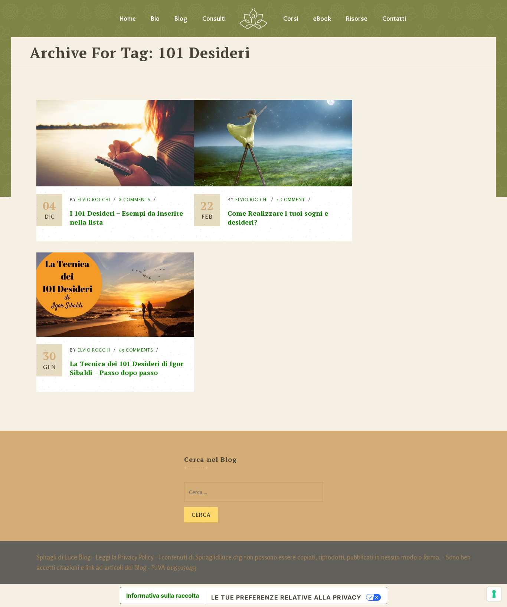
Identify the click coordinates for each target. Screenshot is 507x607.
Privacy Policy (135, 557)
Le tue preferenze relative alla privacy (286, 597)
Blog (180, 18)
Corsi (290, 18)
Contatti (394, 18)
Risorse (356, 18)
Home (128, 18)
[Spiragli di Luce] (253, 18)
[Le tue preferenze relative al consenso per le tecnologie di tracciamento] (494, 594)
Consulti (214, 18)
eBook (322, 18)
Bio (155, 18)
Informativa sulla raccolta (162, 595)
